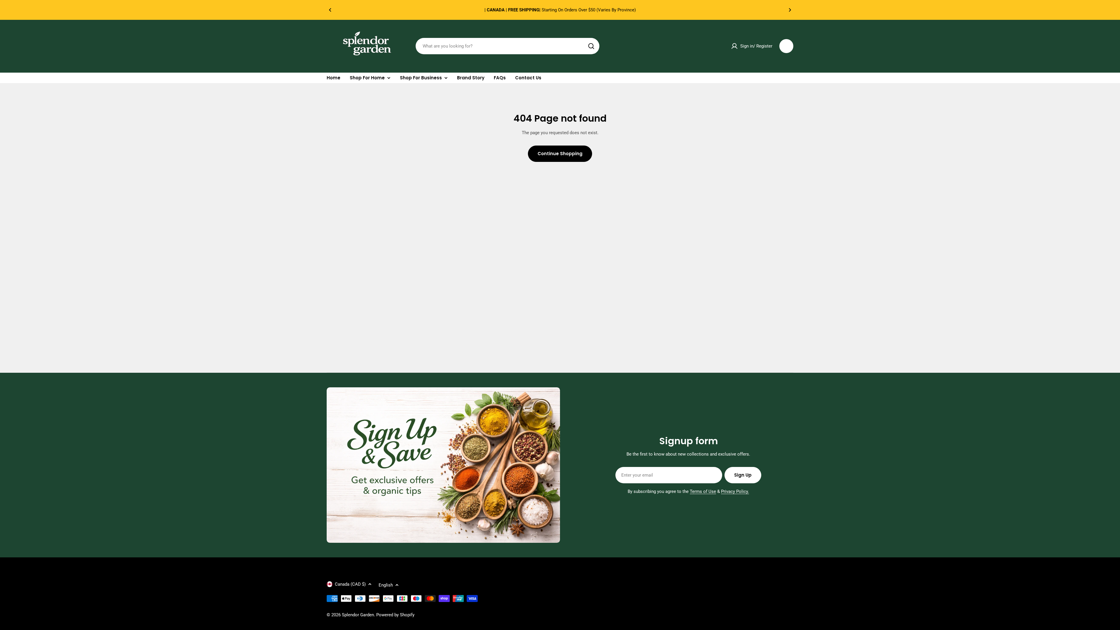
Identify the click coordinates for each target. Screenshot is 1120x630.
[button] (330, 9)
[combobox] (507, 46)
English (386, 585)
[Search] (591, 46)
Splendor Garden (358, 614)
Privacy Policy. (735, 491)
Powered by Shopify (395, 614)
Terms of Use (703, 491)
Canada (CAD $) (350, 584)
